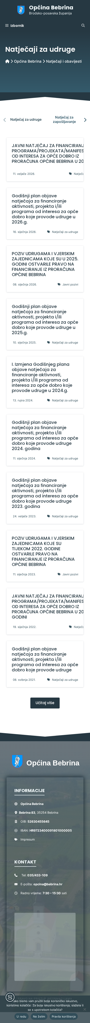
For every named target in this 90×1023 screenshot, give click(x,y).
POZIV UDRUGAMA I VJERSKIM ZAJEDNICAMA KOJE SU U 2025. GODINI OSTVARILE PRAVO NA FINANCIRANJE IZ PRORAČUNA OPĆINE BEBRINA (45, 264)
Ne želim (39, 1016)
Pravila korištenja (64, 1016)
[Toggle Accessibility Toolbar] (10, 997)
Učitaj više (45, 702)
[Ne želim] (84, 1009)
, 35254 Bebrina (38, 812)
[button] (83, 25)
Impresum (28, 839)
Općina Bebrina (51, 7)
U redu (21, 1016)
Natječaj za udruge (26, 119)
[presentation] (5, 120)
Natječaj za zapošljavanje (64, 119)
